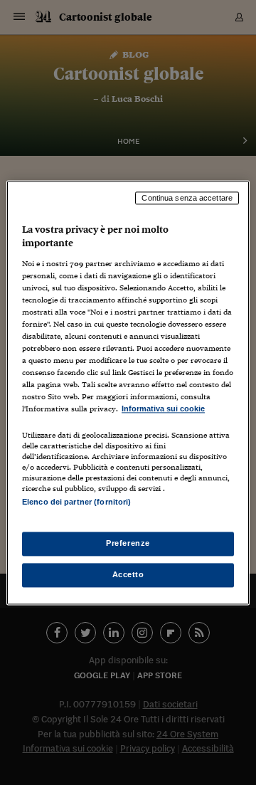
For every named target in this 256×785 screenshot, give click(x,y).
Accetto (128, 574)
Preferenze (128, 543)
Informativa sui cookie (163, 409)
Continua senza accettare (187, 198)
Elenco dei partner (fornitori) (76, 501)
